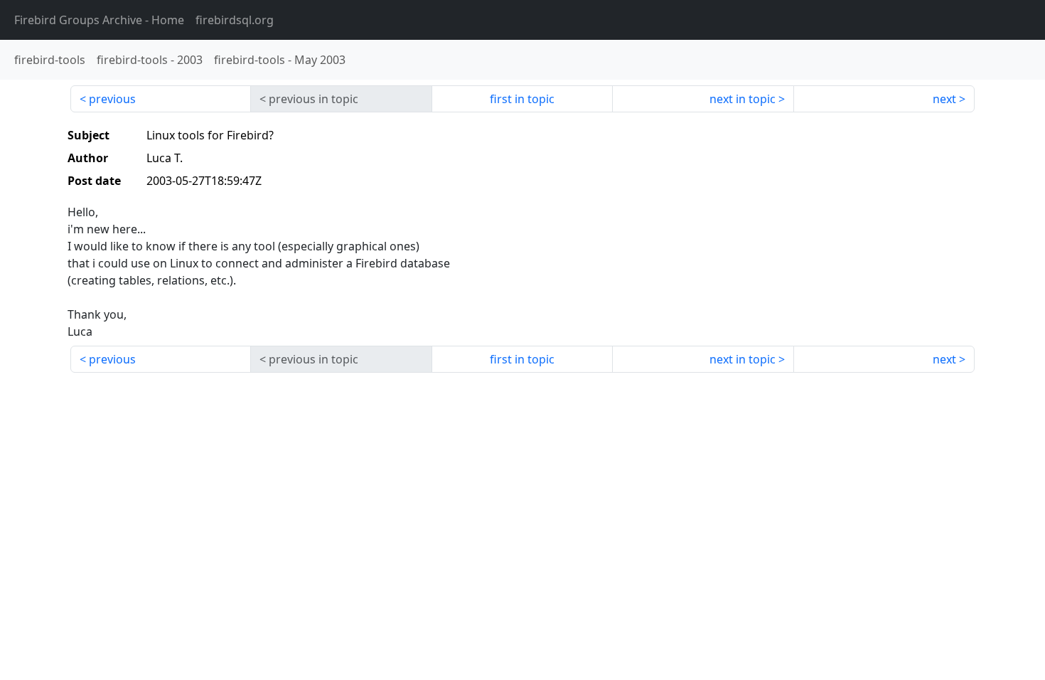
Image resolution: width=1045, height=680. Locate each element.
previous (112, 99)
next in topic (742, 99)
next (944, 99)
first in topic (522, 99)
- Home (99, 20)
